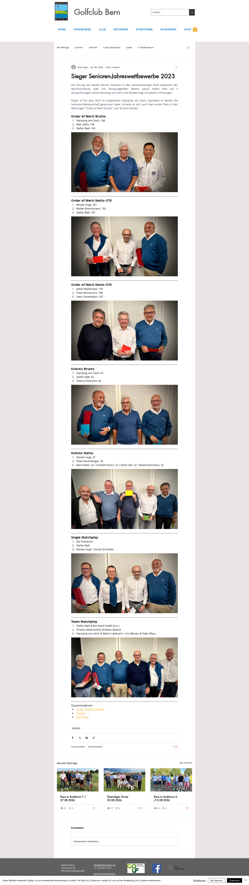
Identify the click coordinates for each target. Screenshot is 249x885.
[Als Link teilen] (93, 737)
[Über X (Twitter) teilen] (79, 737)
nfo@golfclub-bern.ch (104, 865)
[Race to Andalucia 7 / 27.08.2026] (78, 779)
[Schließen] (245, 880)
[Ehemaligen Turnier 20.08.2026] (124, 779)
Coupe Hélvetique (111, 47)
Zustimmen (234, 880)
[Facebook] (156, 868)
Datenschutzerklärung (104, 873)
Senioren (93, 47)
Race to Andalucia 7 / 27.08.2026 (73, 798)
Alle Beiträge (63, 47)
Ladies (129, 47)
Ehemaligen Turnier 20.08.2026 (117, 798)
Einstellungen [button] (199, 880)
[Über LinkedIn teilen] (86, 737)
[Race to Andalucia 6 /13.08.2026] (171, 779)
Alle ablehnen (216, 880)
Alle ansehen (186, 762)
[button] (195, 29)
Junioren (79, 47)
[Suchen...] (192, 12)
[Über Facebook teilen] (72, 737)
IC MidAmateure (146, 47)
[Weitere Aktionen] (176, 67)
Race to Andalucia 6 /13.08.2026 (165, 798)
